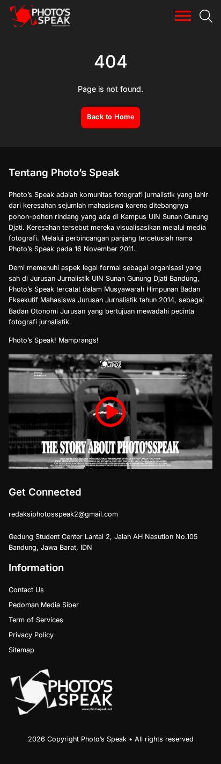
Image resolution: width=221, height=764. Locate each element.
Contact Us (26, 590)
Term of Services (36, 620)
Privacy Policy (31, 635)
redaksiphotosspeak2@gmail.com (63, 514)
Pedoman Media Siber (44, 605)
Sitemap (21, 650)
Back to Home (110, 117)
